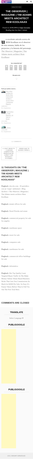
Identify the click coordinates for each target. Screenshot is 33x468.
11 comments (16, 141)
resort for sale (14, 235)
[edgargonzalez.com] (6, 1)
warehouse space (15, 228)
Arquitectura (16, 7)
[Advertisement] (8, 356)
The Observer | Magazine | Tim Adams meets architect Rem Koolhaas (14, 54)
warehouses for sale (16, 249)
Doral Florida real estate (18, 211)
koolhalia (8, 127)
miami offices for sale (17, 204)
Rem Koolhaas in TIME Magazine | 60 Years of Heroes (9, 115)
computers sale (14, 242)
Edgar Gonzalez (24, 27)
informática (13, 266)
